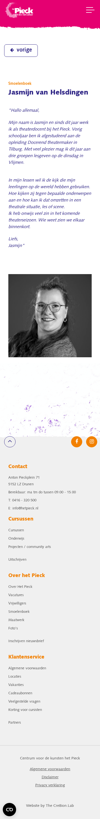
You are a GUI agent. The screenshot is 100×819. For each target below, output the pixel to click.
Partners (14, 722)
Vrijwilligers (17, 603)
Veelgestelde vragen (24, 701)
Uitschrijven (17, 560)
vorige (24, 50)
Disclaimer (50, 777)
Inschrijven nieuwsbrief (26, 641)
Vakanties (16, 685)
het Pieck (19, 9)
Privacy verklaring (50, 785)
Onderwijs (16, 538)
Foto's (13, 628)
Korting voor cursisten (25, 710)
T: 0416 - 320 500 (22, 500)
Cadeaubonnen (20, 693)
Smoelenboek (19, 612)
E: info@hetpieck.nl (23, 508)
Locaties (14, 676)
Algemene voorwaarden (27, 668)
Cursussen (16, 530)
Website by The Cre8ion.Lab (50, 806)
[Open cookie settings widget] (9, 809)
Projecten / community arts (29, 547)
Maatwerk (16, 620)
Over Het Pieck (20, 587)
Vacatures (16, 595)
